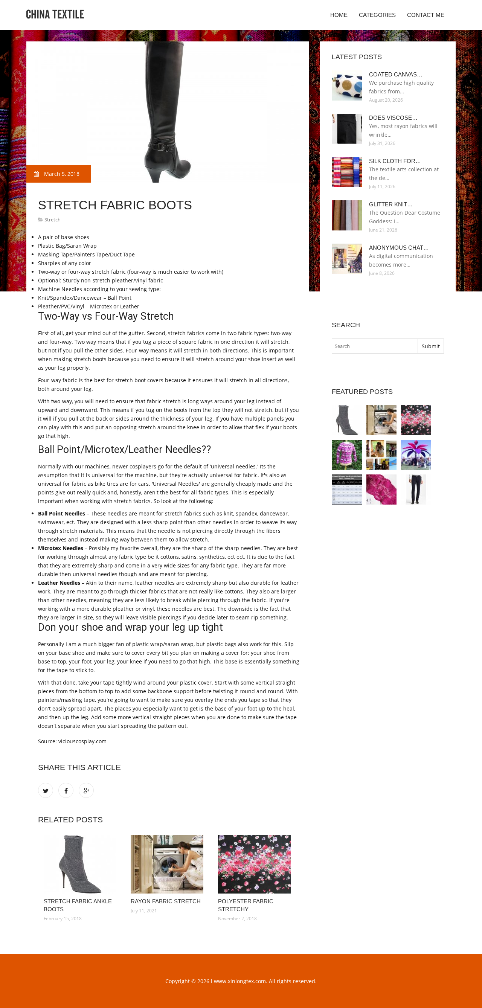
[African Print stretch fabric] (381, 455)
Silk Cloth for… (395, 161)
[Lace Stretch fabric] (381, 489)
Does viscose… (393, 117)
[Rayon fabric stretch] (168, 864)
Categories (377, 15)
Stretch (52, 219)
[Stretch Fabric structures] (416, 455)
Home (339, 15)
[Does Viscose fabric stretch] (347, 455)
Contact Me (425, 15)
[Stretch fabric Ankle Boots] (81, 864)
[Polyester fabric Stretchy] (256, 864)
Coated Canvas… (396, 74)
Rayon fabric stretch (166, 901)
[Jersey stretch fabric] (416, 489)
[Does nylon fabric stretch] (347, 489)
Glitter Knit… (391, 204)
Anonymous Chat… (399, 247)
